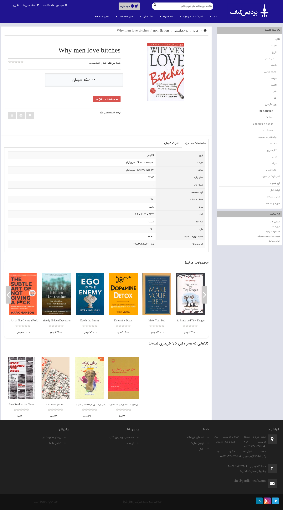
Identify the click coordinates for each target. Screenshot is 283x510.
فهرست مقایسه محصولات (268, 236)
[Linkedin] (259, 501)
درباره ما (276, 226)
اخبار (201, 448)
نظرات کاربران (171, 143)
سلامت (273, 143)
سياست (273, 78)
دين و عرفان (270, 59)
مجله (274, 163)
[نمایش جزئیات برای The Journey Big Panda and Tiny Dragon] (190, 294)
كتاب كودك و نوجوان (192, 16)
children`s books (263, 124)
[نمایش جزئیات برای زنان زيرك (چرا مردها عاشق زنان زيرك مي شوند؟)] (89, 378)
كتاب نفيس (271, 170)
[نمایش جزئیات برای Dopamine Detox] (123, 294)
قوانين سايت (274, 241)
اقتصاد (273, 85)
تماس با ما (275, 222)
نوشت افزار (147, 16)
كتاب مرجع (271, 150)
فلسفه (273, 65)
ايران (274, 157)
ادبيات (273, 45)
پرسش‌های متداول (51, 437)
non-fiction (266, 111)
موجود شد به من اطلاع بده (107, 99)
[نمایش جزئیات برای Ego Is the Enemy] (90, 294)
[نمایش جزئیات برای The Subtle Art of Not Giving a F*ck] (23, 294)
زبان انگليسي (270, 104)
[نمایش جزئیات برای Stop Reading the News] (21, 378)
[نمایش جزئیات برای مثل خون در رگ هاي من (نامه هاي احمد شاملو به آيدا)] (123, 378)
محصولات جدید (273, 231)
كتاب (214, 16)
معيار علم (104, 112)
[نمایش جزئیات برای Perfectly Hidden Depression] (56, 294)
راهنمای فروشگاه (195, 437)
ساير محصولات (125, 16)
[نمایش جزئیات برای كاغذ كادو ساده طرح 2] (55, 378)
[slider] (16, 64)
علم (274, 91)
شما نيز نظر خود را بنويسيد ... (105, 62)
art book (268, 130)
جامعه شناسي (270, 72)
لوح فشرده (167, 16)
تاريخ (274, 52)
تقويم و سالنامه (102, 16)
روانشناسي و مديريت (267, 137)
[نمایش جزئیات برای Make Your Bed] (156, 294)
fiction (269, 117)
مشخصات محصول (195, 143)
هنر (274, 98)
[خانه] (205, 30)
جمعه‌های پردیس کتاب (121, 437)
